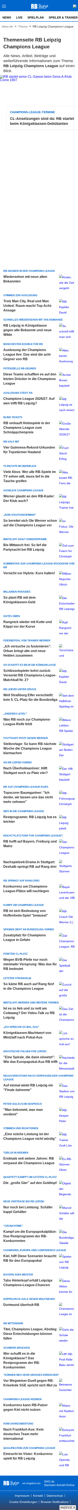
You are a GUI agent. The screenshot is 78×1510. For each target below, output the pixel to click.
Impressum (22, 1495)
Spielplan (35, 17)
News (6, 17)
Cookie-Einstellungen (23, 1501)
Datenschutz (55, 1495)
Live (19, 17)
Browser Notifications (54, 1501)
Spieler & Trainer (63, 17)
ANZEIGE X (67, 1507)
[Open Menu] (4, 7)
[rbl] (11, 1483)
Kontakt (38, 1495)
